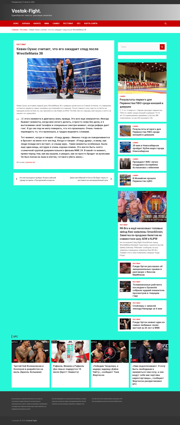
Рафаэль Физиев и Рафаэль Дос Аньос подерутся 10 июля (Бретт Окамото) (68, 369)
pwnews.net (30, 162)
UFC (79, 23)
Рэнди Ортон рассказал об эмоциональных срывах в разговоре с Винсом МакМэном (147, 270)
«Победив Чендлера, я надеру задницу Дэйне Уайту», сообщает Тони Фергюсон (106, 370)
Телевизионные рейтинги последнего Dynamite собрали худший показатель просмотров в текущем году (149, 290)
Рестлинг (68, 23)
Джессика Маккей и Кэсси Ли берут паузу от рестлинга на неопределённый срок (89, 179)
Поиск (162, 47)
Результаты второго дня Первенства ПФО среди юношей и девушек (147, 132)
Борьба (26, 23)
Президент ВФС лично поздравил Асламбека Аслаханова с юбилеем (146, 164)
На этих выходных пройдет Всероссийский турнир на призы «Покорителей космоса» (38, 179)
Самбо (56, 23)
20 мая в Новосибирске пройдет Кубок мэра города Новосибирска (148, 148)
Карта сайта (90, 23)
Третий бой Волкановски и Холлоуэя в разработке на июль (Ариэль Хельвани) (28, 369)
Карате (37, 23)
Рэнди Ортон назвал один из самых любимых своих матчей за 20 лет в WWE (149, 325)
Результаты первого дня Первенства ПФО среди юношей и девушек (141, 103)
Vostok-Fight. (26, 11)
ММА (46, 23)
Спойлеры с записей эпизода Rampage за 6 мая (147, 307)
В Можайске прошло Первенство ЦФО (144, 179)
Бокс (16, 23)
